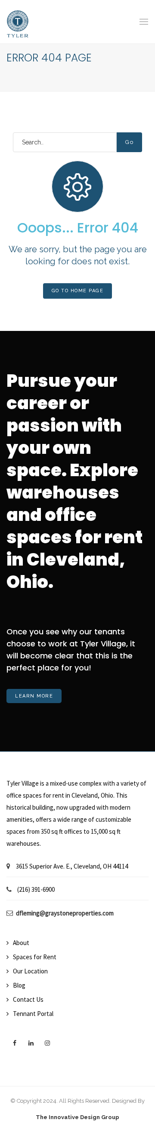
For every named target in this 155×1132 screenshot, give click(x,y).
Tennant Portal (33, 1014)
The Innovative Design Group (77, 1117)
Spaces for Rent (34, 957)
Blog (19, 985)
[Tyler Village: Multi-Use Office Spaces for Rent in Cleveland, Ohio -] (17, 21)
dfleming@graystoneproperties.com (65, 913)
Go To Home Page (78, 291)
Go (129, 142)
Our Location (30, 971)
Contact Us (28, 999)
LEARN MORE (34, 696)
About (21, 943)
